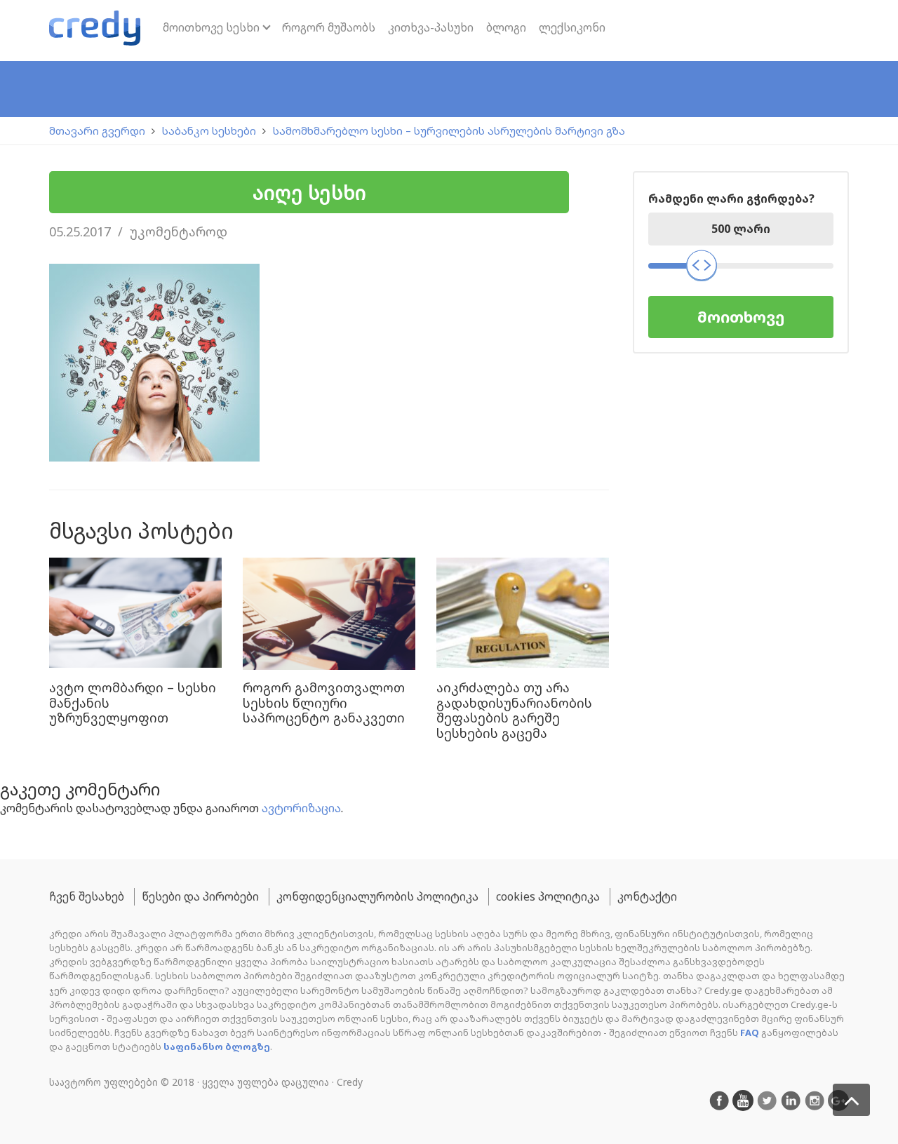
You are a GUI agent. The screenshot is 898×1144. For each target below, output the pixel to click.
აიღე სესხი (309, 192)
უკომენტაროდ (178, 231)
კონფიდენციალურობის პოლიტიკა (377, 896)
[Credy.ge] (94, 31)
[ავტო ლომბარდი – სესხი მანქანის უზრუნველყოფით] (135, 614)
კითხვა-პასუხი (431, 27)
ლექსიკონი (572, 27)
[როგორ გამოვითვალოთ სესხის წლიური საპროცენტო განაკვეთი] (329, 614)
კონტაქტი (647, 896)
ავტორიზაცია (301, 808)
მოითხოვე (740, 317)
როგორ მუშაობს (328, 27)
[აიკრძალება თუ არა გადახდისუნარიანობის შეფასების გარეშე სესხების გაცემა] (522, 614)
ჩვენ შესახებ (86, 896)
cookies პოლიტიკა (548, 896)
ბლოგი (506, 27)
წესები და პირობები (200, 896)
